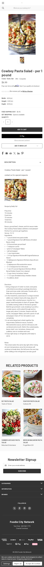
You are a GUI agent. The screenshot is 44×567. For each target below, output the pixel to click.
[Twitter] (14, 153)
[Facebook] (3, 153)
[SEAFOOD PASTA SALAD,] (33, 383)
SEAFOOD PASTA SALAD (31, 401)
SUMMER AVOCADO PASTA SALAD (11, 441)
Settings (6, 563)
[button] (27, 91)
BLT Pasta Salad (8, 401)
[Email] (7, 153)
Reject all (17, 563)
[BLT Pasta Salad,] (11, 383)
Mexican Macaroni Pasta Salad (32, 441)
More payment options (22, 140)
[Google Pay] (22, 136)
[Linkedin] (18, 153)
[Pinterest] (22, 153)
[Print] (11, 153)
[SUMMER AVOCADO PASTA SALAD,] (11, 422)
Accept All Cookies (33, 563)
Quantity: (5, 117)
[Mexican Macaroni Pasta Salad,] (33, 422)
